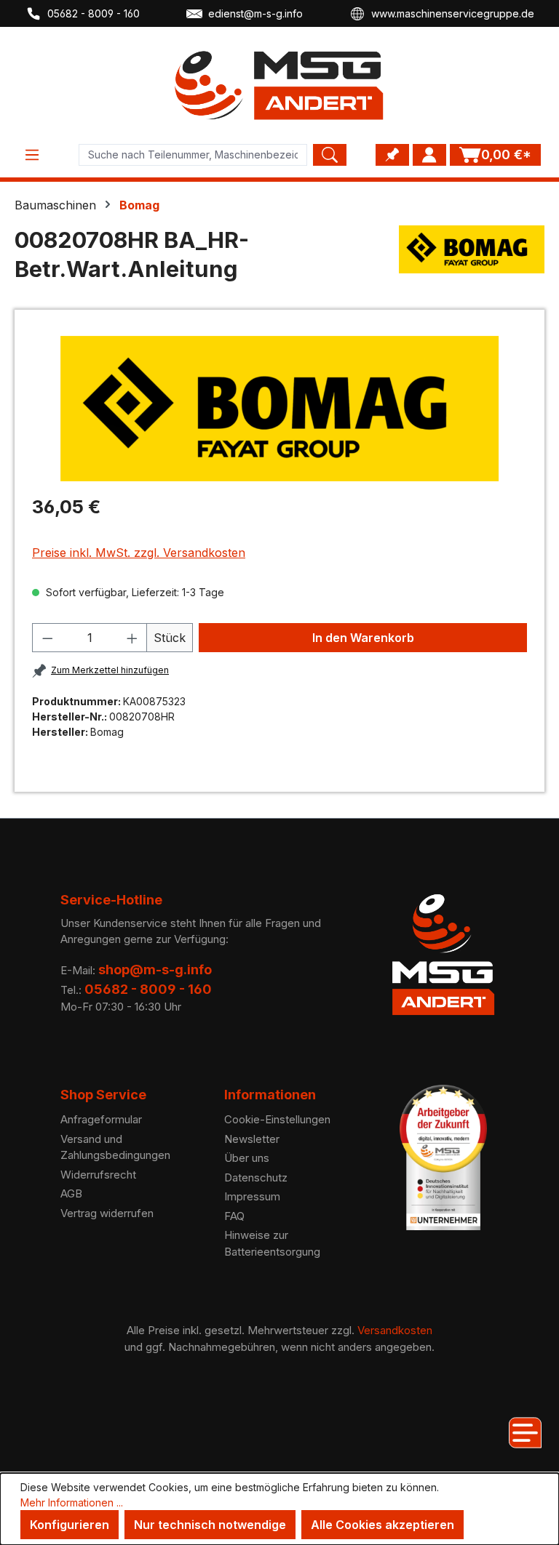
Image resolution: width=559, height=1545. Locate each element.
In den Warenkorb (363, 637)
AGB (71, 1193)
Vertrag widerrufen (107, 1213)
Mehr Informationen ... (71, 1502)
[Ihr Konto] (429, 155)
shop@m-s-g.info (155, 969)
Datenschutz (256, 1177)
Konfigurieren (69, 1524)
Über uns (246, 1158)
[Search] (329, 155)
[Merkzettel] (392, 155)
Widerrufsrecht (98, 1174)
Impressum (252, 1196)
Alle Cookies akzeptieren (382, 1524)
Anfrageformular (101, 1119)
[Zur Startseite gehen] (279, 85)
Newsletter (252, 1139)
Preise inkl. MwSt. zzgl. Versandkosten (138, 552)
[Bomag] (471, 260)
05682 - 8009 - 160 (93, 13)
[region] (279, 408)
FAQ (234, 1216)
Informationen (270, 1094)
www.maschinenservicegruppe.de (452, 13)
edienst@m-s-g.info (255, 13)
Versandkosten (394, 1330)
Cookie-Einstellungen (277, 1119)
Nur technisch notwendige (210, 1524)
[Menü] (32, 155)
